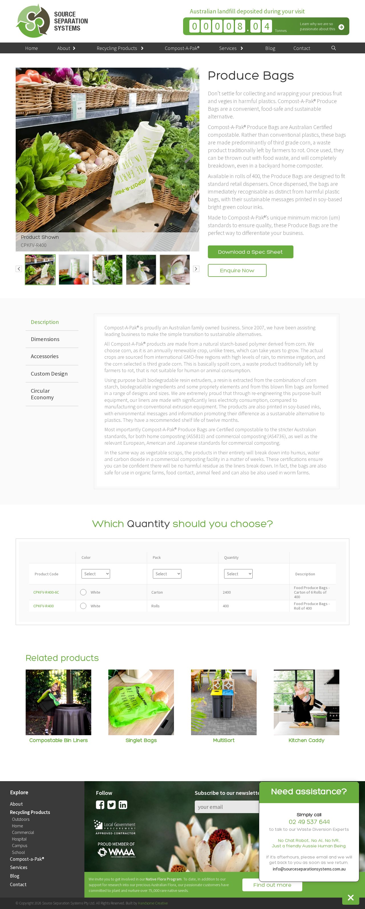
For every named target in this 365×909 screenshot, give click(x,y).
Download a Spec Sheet (250, 252)
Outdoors (20, 819)
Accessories (44, 356)
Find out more (272, 885)
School (18, 852)
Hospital (19, 839)
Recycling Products (117, 48)
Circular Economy (42, 394)
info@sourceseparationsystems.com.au (309, 869)
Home (31, 48)
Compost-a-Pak (27, 859)
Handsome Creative (153, 903)
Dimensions (45, 339)
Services (228, 48)
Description (45, 322)
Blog (270, 48)
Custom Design (49, 373)
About (63, 48)
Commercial (23, 832)
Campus (19, 845)
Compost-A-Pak (182, 48)
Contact (301, 48)
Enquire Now (237, 271)
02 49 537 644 (309, 822)
